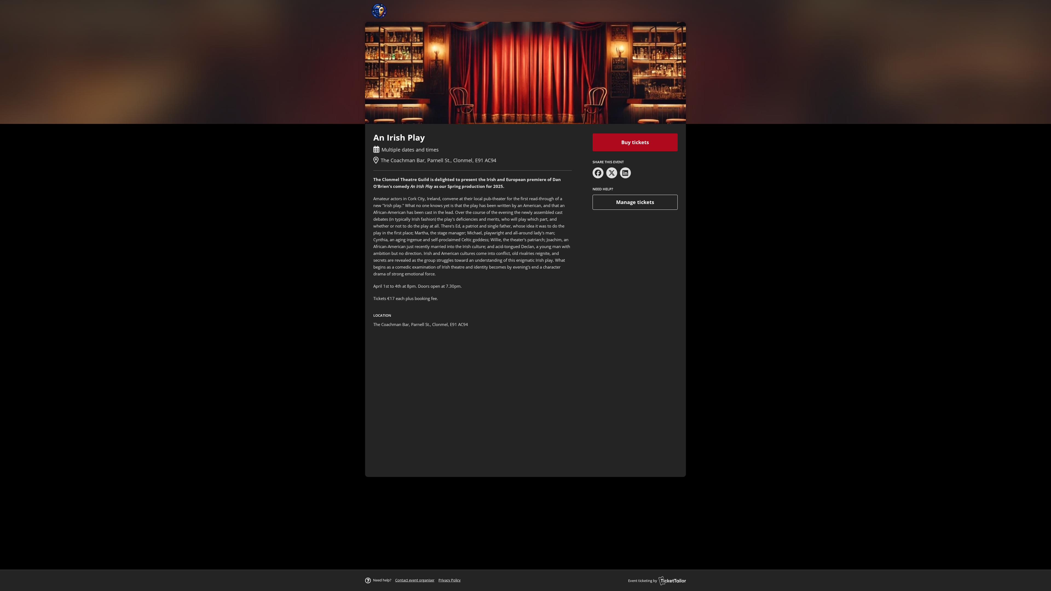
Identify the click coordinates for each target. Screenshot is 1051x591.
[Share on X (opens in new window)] (611, 172)
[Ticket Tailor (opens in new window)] (672, 580)
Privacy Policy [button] (449, 580)
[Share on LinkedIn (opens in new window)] (625, 172)
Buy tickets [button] (635, 142)
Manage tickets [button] (635, 202)
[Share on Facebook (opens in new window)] (598, 172)
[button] (414, 580)
